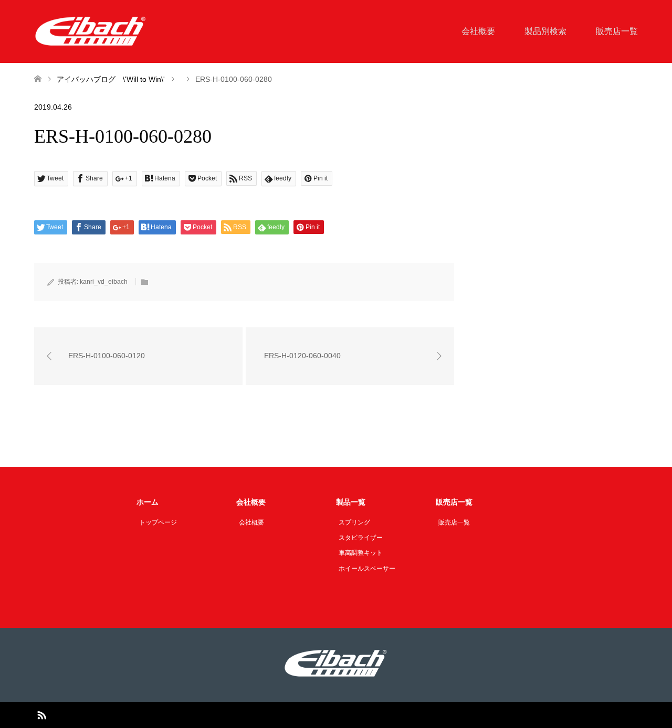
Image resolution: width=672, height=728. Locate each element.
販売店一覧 (617, 31)
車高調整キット (361, 552)
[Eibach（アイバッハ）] (91, 31)
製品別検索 (545, 31)
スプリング (354, 522)
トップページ (158, 522)
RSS (41, 714)
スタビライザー (361, 537)
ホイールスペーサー (367, 568)
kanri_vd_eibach (104, 281)
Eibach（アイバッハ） (323, 715)
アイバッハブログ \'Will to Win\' (111, 79)
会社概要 (478, 31)
